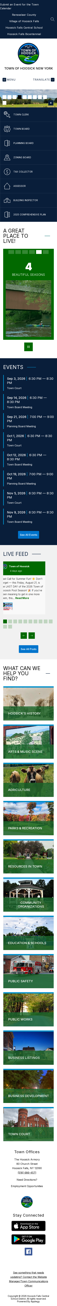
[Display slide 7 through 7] (35, 621)
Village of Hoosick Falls (24, 21)
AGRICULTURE (19, 790)
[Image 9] (45, 97)
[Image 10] (4, 103)
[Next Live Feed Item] (31, 635)
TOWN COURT (19, 1134)
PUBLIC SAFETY (20, 981)
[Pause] (28, 347)
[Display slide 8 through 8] (40, 621)
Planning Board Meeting (21, 426)
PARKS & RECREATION (25, 828)
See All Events (28, 534)
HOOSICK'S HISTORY (24, 713)
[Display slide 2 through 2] (10, 621)
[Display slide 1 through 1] (5, 621)
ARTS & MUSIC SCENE (25, 752)
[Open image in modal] (7, 606)
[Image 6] (30, 97)
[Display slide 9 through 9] (46, 621)
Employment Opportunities (27, 1186)
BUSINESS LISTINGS (24, 1058)
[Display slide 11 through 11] (5, 627)
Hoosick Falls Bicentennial (24, 34)
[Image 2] (9, 97)
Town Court (14, 388)
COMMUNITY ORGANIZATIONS (31, 904)
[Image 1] (4, 97)
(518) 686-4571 (27, 1172)
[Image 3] (14, 97)
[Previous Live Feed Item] (24, 635)
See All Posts (28, 649)
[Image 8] (40, 97)
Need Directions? (27, 1179)
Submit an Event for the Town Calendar (19, 6)
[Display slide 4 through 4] (20, 621)
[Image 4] (20, 97)
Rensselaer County (24, 14)
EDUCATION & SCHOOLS (27, 943)
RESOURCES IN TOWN (25, 866)
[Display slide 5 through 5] (25, 621)
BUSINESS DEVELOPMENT (28, 1096)
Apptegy (35, 1301)
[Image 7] (35, 97)
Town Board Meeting (19, 407)
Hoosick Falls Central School (24, 27)
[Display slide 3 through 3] (15, 621)
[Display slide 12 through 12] (10, 627)
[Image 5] (25, 97)
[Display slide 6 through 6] (30, 621)
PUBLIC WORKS (20, 1019)
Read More (22, 598)
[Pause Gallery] (50, 102)
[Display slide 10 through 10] (51, 621)
